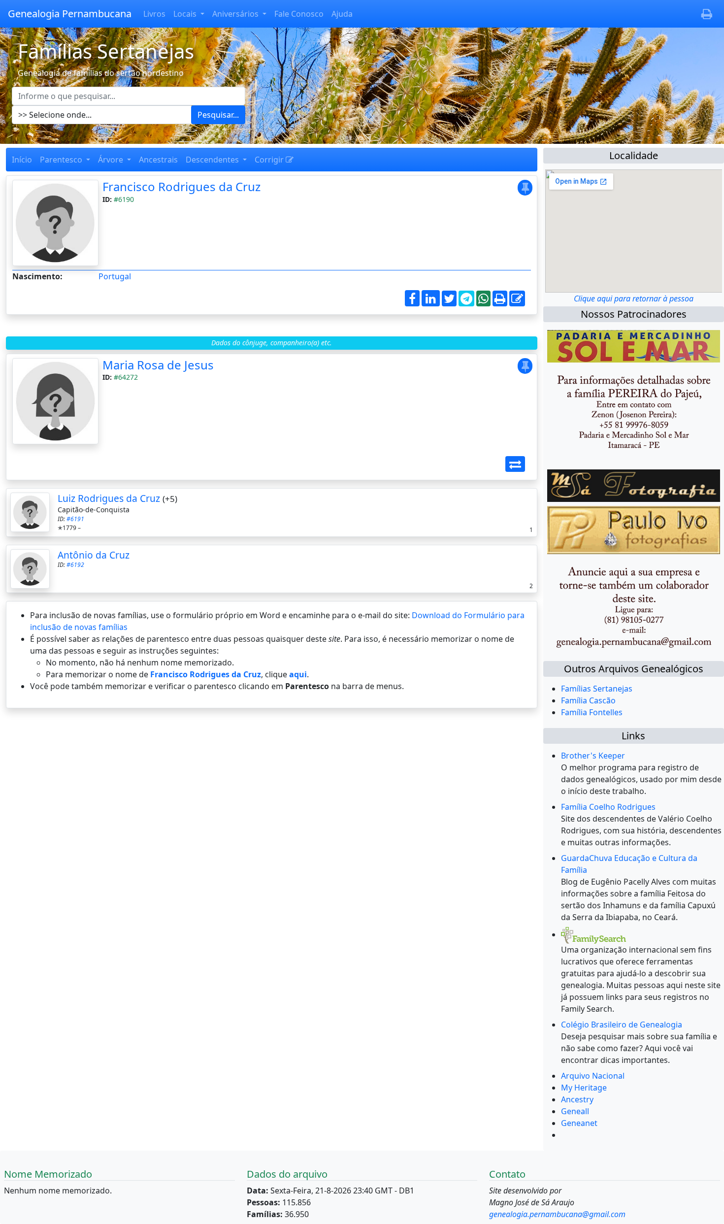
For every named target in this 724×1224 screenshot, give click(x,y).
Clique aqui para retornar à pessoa (633, 298)
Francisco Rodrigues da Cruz (181, 186)
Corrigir (270, 159)
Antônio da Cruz (94, 555)
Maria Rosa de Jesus (158, 365)
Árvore (111, 159)
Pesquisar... (218, 114)
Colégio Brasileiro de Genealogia (621, 1024)
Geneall (575, 1111)
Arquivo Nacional (593, 1075)
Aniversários (236, 13)
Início (22, 159)
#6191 (75, 519)
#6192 (75, 565)
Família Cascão (588, 700)
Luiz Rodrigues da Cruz (109, 498)
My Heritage (584, 1087)
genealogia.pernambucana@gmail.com (557, 1214)
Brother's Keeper (593, 755)
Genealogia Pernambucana (70, 13)
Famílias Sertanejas (596, 688)
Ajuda (342, 13)
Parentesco (62, 159)
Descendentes (213, 159)
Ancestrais (158, 159)
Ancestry (577, 1099)
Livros (154, 13)
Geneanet (579, 1123)
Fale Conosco (299, 13)
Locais (185, 13)
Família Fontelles (592, 712)
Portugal (115, 276)
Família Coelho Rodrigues (608, 806)
